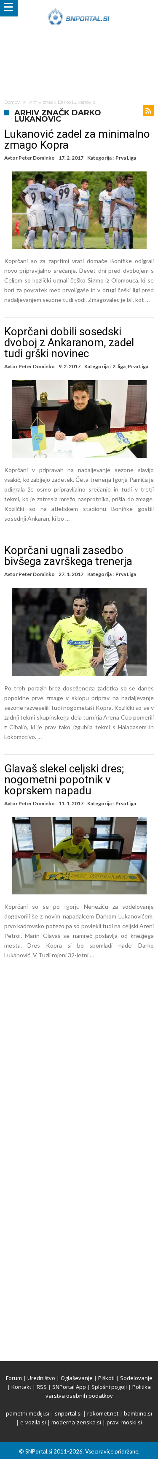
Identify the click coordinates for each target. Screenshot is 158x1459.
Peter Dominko (37, 158)
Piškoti (106, 1378)
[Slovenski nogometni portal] (79, 8)
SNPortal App (69, 1387)
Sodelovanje (136, 1378)
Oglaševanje (77, 1378)
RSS (42, 1387)
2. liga (119, 366)
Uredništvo (41, 1378)
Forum (14, 1378)
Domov (12, 102)
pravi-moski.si (124, 1422)
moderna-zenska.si (76, 1422)
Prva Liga (125, 158)
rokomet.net (102, 1413)
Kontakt (21, 1387)
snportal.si (68, 1413)
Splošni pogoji (109, 1387)
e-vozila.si (33, 1422)
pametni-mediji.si (27, 1413)
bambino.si (138, 1413)
